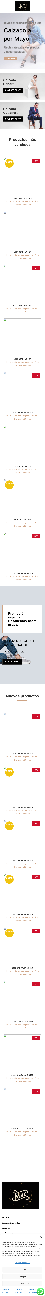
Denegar (22, 1277)
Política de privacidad (18, 1290)
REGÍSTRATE (10, 58)
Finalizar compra (8, 1233)
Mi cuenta (6, 1228)
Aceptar (22, 1270)
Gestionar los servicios (22, 1263)
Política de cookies (6, 1290)
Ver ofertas (12, 662)
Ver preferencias (22, 1283)
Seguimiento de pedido (11, 1223)
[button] (41, 1237)
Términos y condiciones (33, 1290)
